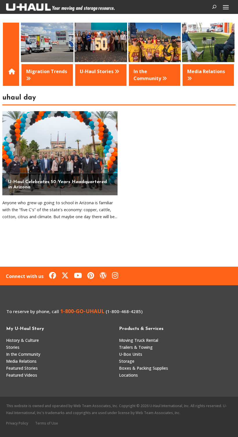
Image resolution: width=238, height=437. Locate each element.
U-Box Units (130, 354)
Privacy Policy (17, 423)
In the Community (23, 354)
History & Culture (22, 340)
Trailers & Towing (136, 347)
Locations (128, 375)
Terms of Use (46, 423)
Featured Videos (21, 375)
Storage (126, 361)
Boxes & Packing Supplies (143, 368)
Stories (12, 347)
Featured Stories (22, 368)
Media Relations (21, 361)
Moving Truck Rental (138, 340)
